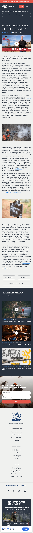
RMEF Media (7, 11)
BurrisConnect (26, 263)
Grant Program (16, 456)
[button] (16, 15)
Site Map (16, 459)
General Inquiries (16, 432)
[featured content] (16, 514)
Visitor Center (16, 435)
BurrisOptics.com (6, 268)
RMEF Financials (16, 450)
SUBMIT (16, 401)
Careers (16, 441)
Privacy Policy (16, 468)
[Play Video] (16, 43)
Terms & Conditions (17, 477)
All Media (5, 297)
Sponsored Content (7, 32)
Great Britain (18, 169)
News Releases (16, 453)
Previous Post (9, 277)
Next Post (24, 277)
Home (3, 11)
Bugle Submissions (16, 438)
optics (29, 99)
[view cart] (27, 6)
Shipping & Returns (16, 471)
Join (21, 6)
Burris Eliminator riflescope (13, 192)
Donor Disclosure (16, 474)
